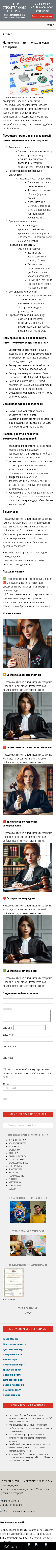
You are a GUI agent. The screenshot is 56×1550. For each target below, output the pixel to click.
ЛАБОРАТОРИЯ (15, 1185)
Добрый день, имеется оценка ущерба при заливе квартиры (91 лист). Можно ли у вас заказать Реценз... (31, 1457)
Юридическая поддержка (28, 1114)
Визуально (6, 1008)
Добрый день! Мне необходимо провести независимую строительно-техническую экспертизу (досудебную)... (29, 1447)
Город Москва (10, 1338)
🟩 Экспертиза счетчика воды (20, 970)
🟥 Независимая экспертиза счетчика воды (27, 747)
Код (10, 1008)
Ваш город (8, 1057)
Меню (50, 25)
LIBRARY (12, 1189)
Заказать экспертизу (42, 16)
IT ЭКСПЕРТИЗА (15, 1169)
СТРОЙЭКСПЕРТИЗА (17, 1140)
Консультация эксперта (28, 1405)
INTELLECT (7, 34)
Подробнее (6, 1541)
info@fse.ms (42, 11)
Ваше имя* (8, 1034)
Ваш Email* (8, 1027)
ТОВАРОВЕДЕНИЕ (16, 1176)
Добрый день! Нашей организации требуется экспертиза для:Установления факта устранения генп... (30, 1428)
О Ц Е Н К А (13, 1153)
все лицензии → (10, 1299)
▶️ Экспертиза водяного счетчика (22, 674)
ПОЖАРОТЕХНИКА (16, 1159)
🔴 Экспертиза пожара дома (19, 898)
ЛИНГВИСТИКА (15, 1166)
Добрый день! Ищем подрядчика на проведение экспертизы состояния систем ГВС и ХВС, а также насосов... (30, 1418)
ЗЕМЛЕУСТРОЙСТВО (17, 1143)
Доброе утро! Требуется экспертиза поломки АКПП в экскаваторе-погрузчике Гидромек (28, 1437)
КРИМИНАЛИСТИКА (17, 1156)
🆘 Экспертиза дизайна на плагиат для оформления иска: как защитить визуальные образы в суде (25, 586)
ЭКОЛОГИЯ (13, 1172)
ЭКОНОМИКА (14, 1150)
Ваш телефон (9, 1046)
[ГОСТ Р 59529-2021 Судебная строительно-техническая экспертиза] (28, 1313)
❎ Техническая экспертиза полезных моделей (27, 578)
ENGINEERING (14, 1146)
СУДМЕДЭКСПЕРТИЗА (18, 1163)
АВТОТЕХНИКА (15, 1182)
